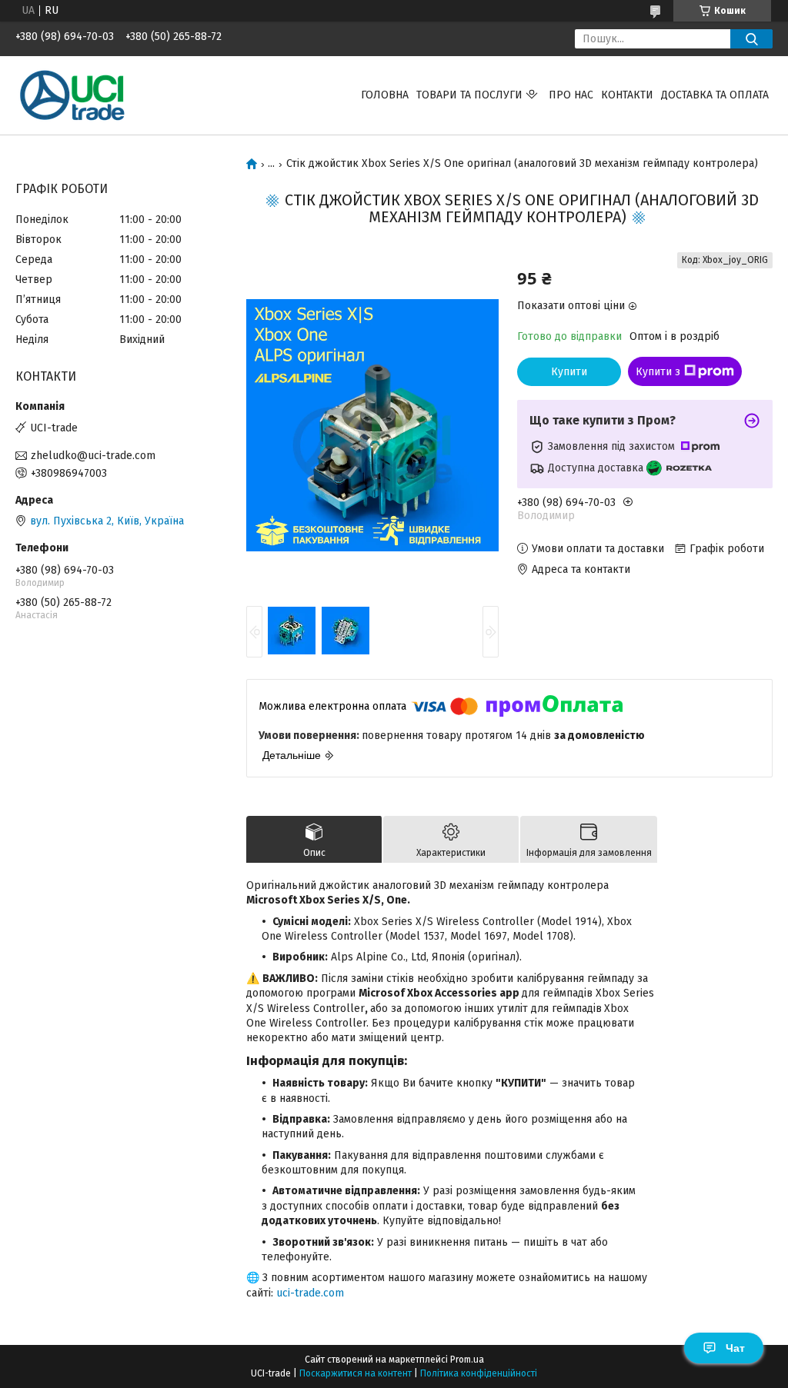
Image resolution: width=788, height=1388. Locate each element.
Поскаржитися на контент (355, 1373)
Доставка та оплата (715, 95)
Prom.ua (467, 1359)
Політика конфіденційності (478, 1373)
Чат (735, 1348)
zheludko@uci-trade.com (93, 455)
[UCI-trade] (73, 95)
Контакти (627, 95)
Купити (569, 371)
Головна (385, 95)
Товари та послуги (469, 95)
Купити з (658, 371)
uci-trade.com (310, 1293)
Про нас (571, 95)
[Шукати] (751, 38)
